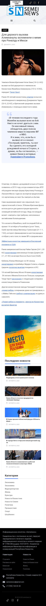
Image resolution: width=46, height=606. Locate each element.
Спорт (5, 30)
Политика (9, 505)
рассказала (17, 279)
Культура (8, 495)
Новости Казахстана (13, 498)
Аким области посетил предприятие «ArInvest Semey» (19, 399)
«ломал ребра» (8, 290)
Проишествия (10, 508)
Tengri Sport (15, 92)
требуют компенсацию (25, 293)
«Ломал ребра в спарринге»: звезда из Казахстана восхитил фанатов (23, 303)
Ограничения (7, 569)
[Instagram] (34, 3)
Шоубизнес (9, 515)
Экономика (9, 482)
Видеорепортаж (12, 489)
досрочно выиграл (17, 267)
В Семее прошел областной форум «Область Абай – (23, 420)
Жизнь (7, 492)
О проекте (6, 559)
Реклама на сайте (9, 562)
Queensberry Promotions (22, 156)
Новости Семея (11, 502)
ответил (30, 97)
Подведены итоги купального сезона (20, 378)
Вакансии (6, 566)
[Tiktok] (30, 3)
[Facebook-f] (38, 3)
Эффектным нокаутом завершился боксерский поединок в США (21, 243)
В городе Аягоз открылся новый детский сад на (23, 441)
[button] (11, 20)
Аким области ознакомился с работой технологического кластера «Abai (20, 463)
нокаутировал (11, 253)
